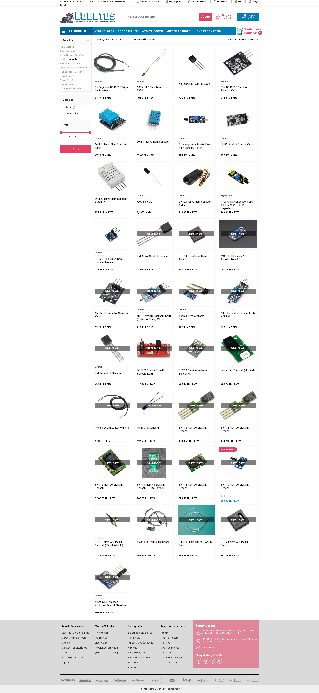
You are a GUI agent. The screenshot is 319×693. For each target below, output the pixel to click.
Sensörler (68, 40)
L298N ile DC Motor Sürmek (75, 632)
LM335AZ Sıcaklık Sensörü (152, 256)
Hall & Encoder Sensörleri (72, 72)
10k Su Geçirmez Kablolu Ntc (112, 427)
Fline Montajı (101, 632)
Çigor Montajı (102, 642)
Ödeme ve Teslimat (149, 1)
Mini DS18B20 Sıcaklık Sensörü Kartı (234, 89)
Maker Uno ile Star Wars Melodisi (73, 640)
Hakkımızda (134, 637)
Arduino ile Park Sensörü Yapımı (74, 660)
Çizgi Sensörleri (67, 51)
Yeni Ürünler (104, 31)
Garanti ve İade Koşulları (173, 657)
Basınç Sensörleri (68, 80)
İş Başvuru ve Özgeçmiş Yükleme (140, 645)
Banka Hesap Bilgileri (139, 657)
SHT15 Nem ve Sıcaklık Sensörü (109, 486)
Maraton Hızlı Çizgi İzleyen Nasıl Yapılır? (74, 650)
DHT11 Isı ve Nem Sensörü (153, 141)
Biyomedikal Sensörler (71, 88)
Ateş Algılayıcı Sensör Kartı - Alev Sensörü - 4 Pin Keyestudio (238, 205)
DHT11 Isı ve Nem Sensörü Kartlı (111, 146)
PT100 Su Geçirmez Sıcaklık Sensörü (195, 543)
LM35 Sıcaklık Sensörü (108, 373)
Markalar (67, 99)
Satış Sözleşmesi (137, 652)
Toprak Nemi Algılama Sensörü (191, 317)
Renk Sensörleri (67, 76)
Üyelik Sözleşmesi (170, 647)
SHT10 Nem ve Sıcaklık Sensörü (235, 486)
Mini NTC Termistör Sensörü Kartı (111, 315)
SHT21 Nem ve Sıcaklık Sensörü (235, 543)
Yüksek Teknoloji (180, 31)
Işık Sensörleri (67, 47)
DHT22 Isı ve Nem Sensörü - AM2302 (111, 200)
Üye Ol (229, 18)
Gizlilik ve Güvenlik (170, 662)
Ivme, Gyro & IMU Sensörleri (73, 67)
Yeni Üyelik (166, 642)
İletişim (255, 1)
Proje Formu (222, 1)
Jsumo (98, 81)
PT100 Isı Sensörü (148, 427)
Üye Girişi (166, 652)
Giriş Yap (226, 15)
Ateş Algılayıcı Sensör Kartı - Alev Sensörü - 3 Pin (196, 146)
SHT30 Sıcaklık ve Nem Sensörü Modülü (109, 260)
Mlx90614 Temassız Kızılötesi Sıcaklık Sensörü (110, 603)
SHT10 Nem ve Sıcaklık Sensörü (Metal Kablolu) (109, 543)
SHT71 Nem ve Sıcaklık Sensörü (235, 429)
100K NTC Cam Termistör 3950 (152, 89)
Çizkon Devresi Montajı (106, 652)
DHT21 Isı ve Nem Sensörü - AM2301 (195, 203)
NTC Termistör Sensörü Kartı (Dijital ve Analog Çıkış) (154, 317)
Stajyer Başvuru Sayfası (140, 632)
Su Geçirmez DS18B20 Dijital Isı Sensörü (111, 89)
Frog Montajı (101, 637)
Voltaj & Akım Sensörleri (71, 63)
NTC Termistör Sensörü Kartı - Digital (238, 315)
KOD (240, 1)
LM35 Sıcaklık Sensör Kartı (237, 144)
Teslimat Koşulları (170, 637)
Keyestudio (226, 195)
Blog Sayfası (175, 1)
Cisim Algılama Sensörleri (72, 55)
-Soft (142, 689)
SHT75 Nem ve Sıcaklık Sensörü (193, 429)
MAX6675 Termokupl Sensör (153, 542)
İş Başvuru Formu (199, 1)
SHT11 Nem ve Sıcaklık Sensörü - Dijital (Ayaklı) (151, 486)
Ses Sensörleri (67, 84)
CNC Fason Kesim (209, 31)
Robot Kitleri (128, 31)
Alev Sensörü (144, 201)
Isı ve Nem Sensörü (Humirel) (238, 370)
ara (208, 16)
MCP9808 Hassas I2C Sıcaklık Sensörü (233, 258)
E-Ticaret (150, 689)
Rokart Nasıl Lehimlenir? (107, 647)
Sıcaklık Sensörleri (69, 59)
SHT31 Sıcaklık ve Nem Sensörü (193, 258)
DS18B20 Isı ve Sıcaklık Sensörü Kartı (151, 372)
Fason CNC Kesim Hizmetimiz (137, 665)
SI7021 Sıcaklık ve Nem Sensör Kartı (193, 372)
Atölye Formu (152, 31)
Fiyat (65, 124)
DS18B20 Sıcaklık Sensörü (194, 84)
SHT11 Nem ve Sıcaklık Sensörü (193, 486)
